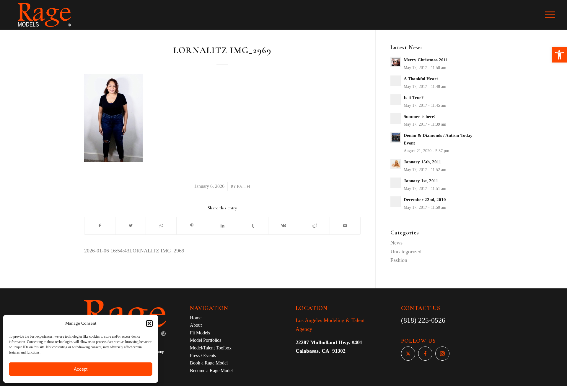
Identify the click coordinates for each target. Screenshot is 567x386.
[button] (559, 55)
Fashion (398, 260)
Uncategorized (405, 251)
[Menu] (554, 15)
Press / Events (203, 355)
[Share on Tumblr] (253, 226)
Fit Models (200, 332)
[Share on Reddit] (314, 226)
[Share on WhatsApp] (161, 226)
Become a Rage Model (211, 370)
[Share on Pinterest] (192, 226)
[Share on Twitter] (130, 226)
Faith (243, 186)
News (396, 243)
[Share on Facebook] (99, 226)
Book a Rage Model (209, 362)
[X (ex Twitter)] (408, 353)
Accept (80, 369)
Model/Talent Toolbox (211, 347)
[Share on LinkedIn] (222, 226)
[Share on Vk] (283, 226)
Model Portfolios (205, 340)
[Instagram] (442, 353)
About (196, 325)
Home (195, 317)
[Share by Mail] (345, 226)
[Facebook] (425, 353)
